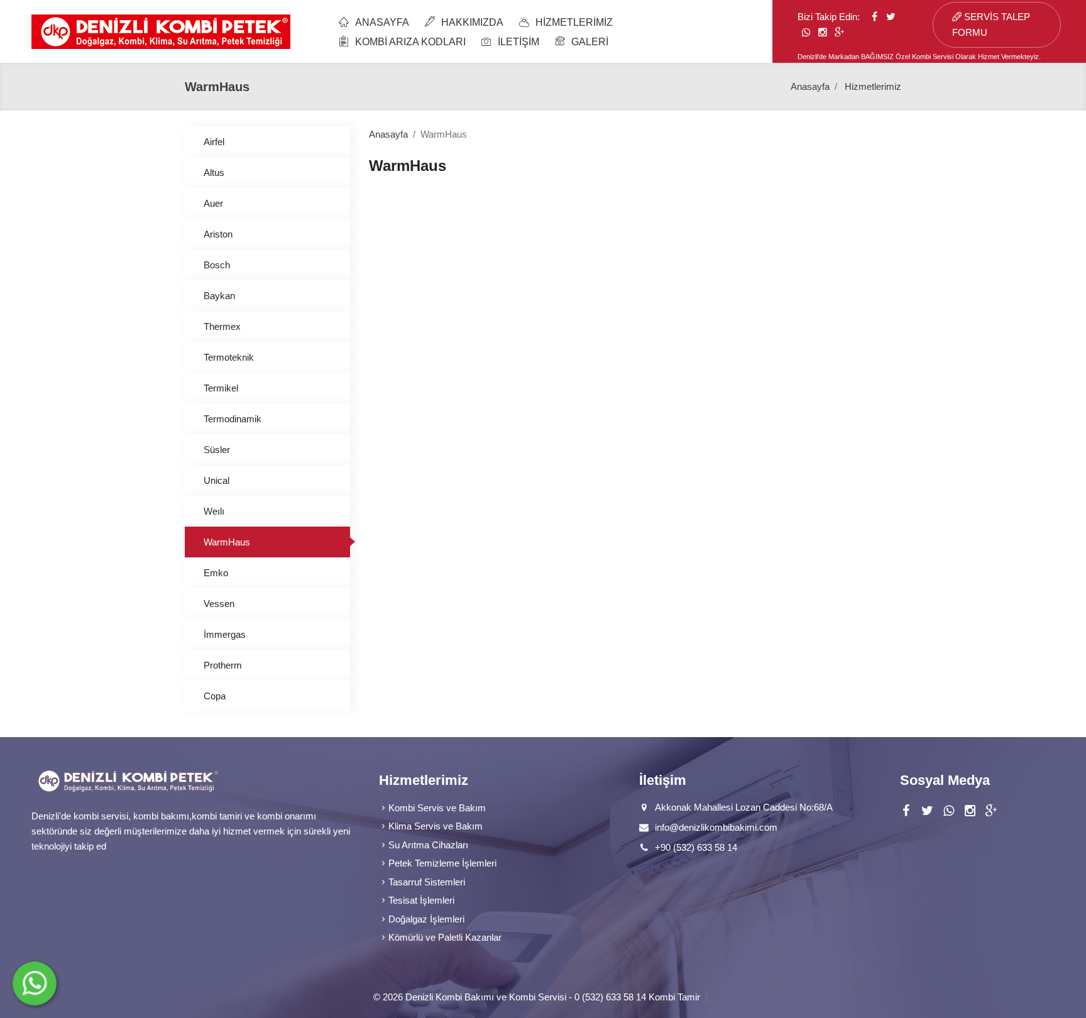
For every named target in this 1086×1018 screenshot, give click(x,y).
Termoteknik (229, 357)
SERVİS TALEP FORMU (991, 24)
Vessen (219, 603)
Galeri (589, 41)
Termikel (221, 388)
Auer (213, 203)
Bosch (217, 265)
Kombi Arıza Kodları (410, 41)
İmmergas (225, 634)
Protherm (223, 665)
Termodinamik (232, 418)
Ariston (218, 234)
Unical (216, 480)
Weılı (214, 511)
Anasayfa (382, 22)
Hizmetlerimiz (574, 22)
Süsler (217, 449)
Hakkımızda (472, 22)
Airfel (214, 141)
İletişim (518, 41)
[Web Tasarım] (709, 997)
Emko (216, 572)
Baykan (219, 295)
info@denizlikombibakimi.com (716, 827)
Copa (215, 696)
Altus (214, 172)
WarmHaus (227, 542)
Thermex (222, 326)
